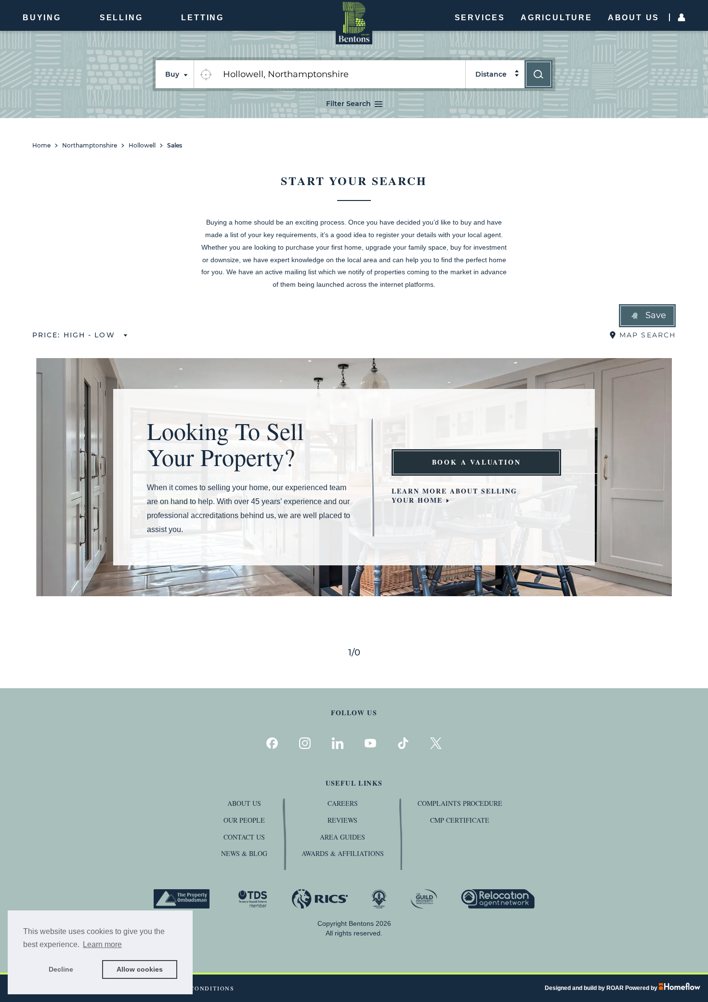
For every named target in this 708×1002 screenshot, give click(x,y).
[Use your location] (205, 74)
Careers (343, 803)
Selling (121, 17)
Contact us (244, 837)
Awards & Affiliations (343, 853)
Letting (202, 17)
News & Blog (244, 853)
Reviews (342, 820)
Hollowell (142, 145)
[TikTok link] (403, 743)
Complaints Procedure (460, 803)
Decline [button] (61, 969)
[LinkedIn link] (337, 743)
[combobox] (341, 74)
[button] (647, 315)
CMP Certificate (459, 820)
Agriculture (556, 17)
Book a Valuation (476, 462)
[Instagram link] (305, 743)
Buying (42, 17)
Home (41, 145)
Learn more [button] (102, 944)
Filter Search (348, 103)
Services (480, 17)
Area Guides (342, 837)
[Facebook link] (272, 743)
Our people (244, 820)
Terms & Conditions (196, 988)
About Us (633, 17)
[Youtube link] (370, 743)
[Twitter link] (436, 743)
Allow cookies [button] (140, 969)
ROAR (615, 988)
